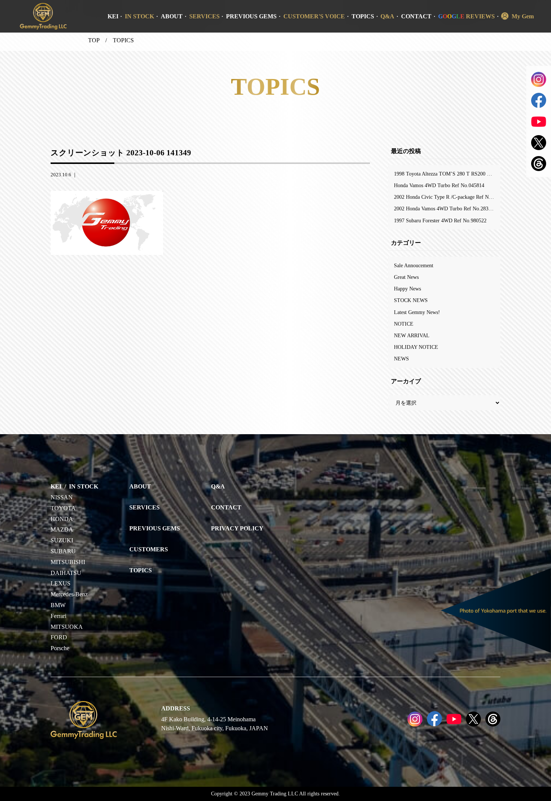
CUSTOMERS (148, 549)
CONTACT (416, 16)
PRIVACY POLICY (237, 528)
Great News (406, 277)
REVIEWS (466, 16)
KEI (113, 16)
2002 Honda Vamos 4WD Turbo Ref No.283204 (445, 208)
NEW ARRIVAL (412, 335)
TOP (93, 40)
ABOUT (172, 16)
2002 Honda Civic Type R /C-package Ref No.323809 (447, 197)
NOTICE (403, 324)
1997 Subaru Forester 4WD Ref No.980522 (440, 220)
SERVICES (204, 16)
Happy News (407, 289)
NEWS (401, 359)
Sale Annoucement (413, 265)
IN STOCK (139, 16)
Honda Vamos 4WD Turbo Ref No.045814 (439, 185)
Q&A (387, 16)
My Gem (523, 16)
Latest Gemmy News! (417, 312)
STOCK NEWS (411, 300)
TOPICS (363, 16)
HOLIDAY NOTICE (416, 347)
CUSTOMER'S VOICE (314, 16)
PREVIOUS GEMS (251, 16)
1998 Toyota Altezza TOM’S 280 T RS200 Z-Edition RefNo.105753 (447, 174)
